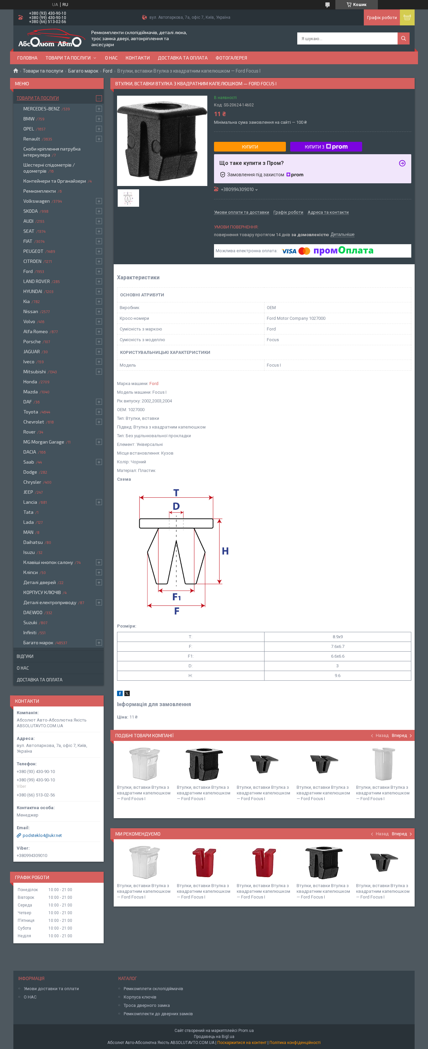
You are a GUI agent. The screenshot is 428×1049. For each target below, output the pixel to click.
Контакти (138, 58)
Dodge (30, 472)
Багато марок (83, 71)
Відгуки (25, 656)
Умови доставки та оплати (51, 988)
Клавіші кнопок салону (48, 562)
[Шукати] (404, 38)
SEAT (28, 231)
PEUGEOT (33, 251)
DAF (27, 401)
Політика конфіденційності (295, 1042)
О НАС (30, 996)
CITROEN (32, 261)
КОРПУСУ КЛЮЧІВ (42, 592)
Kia (26, 301)
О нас (111, 58)
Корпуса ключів (140, 996)
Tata (28, 512)
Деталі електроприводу (49, 602)
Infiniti (29, 632)
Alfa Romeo (35, 331)
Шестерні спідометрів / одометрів (49, 168)
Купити (250, 147)
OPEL (28, 128)
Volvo (29, 321)
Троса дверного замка (147, 1005)
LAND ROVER (36, 281)
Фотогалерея (231, 58)
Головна (27, 58)
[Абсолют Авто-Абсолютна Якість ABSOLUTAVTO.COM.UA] (51, 38)
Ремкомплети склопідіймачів (153, 988)
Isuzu (29, 552)
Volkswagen (36, 201)
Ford (107, 71)
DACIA (29, 452)
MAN (28, 532)
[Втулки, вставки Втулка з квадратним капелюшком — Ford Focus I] (144, 764)
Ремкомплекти (39, 191)
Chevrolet (33, 421)
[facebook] (120, 694)
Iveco (28, 361)
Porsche (32, 341)
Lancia (30, 502)
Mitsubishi (34, 371)
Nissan (30, 311)
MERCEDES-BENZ (41, 108)
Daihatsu (33, 542)
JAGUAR (31, 351)
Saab (28, 462)
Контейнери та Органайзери (54, 181)
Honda (30, 381)
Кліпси (30, 572)
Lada (28, 522)
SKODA (30, 211)
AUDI (28, 221)
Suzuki (30, 622)
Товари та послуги (68, 58)
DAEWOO (32, 612)
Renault (31, 138)
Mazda (30, 391)
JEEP (28, 492)
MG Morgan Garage (43, 442)
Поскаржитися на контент (241, 1042)
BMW (28, 118)
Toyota (30, 411)
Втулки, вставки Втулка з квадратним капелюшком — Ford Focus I (144, 793)
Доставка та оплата (183, 58)
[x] (127, 694)
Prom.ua (246, 1030)
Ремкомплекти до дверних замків (158, 1013)
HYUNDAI (32, 291)
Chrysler (32, 482)
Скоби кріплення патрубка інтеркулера (52, 152)
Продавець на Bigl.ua (214, 1036)
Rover (29, 432)
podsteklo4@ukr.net (42, 835)
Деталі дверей (39, 582)
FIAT (27, 241)
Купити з (314, 147)
